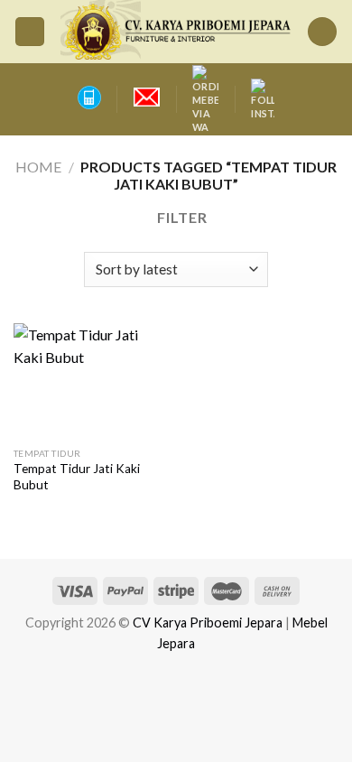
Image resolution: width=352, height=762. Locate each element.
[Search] (322, 32)
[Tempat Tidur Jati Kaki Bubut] (90, 381)
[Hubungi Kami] (88, 97)
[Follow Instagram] (262, 99)
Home (38, 166)
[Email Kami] (147, 97)
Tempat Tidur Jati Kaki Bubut (77, 476)
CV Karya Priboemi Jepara (208, 622)
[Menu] (29, 32)
